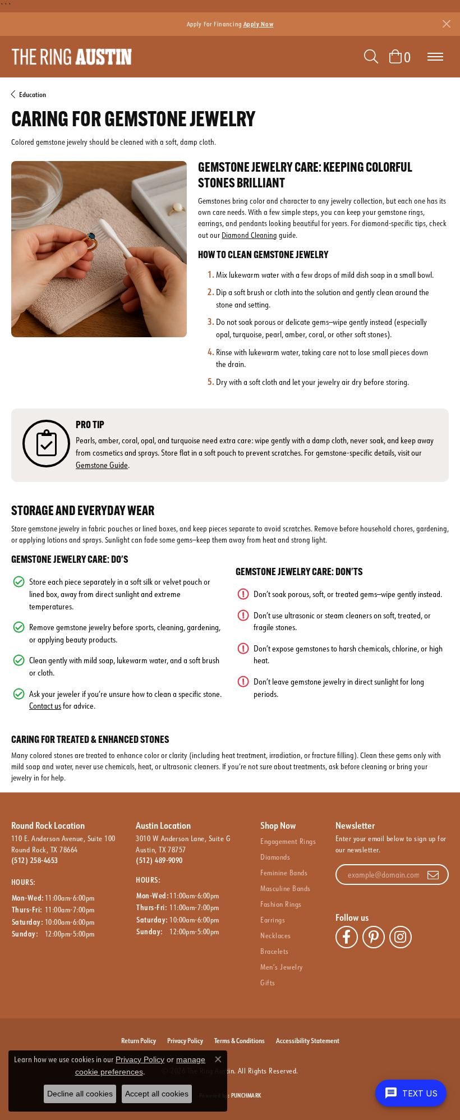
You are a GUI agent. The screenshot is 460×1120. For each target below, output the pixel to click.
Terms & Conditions (239, 1040)
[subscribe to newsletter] (433, 874)
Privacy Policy (185, 1040)
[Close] (446, 24)
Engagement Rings (288, 841)
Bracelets (274, 951)
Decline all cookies (80, 1093)
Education (32, 94)
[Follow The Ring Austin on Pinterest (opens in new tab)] (373, 937)
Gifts (267, 982)
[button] (371, 56)
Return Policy (138, 1040)
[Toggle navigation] (435, 56)
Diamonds (275, 856)
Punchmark (246, 1095)
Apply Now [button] (258, 24)
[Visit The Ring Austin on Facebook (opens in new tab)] (346, 937)
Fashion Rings (280, 903)
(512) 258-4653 (34, 860)
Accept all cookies (156, 1093)
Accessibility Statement (307, 1040)
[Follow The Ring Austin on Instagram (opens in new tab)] (400, 937)
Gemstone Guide (102, 465)
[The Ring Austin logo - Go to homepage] (71, 56)
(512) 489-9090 (159, 860)
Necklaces (275, 935)
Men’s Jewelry (281, 966)
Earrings (272, 919)
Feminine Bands (283, 872)
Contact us (45, 705)
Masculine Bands (285, 888)
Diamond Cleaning (249, 235)
